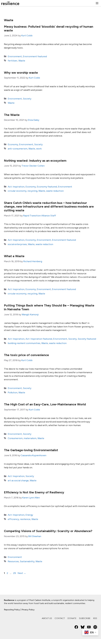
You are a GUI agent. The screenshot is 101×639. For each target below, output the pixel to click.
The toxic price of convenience (26, 355)
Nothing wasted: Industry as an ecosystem (35, 160)
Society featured (87, 338)
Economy (13, 144)
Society (27, 98)
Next (22, 573)
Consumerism (15, 438)
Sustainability (27, 561)
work (39, 148)
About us (47, 618)
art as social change (18, 480)
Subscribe (84, 618)
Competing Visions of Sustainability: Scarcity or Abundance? (48, 531)
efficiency (13, 519)
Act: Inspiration (16, 186)
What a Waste (14, 256)
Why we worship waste (21, 72)
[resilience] (10, 3)
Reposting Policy (12, 609)
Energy (29, 514)
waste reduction (55, 190)
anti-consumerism (17, 148)
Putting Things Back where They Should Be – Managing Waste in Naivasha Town (49, 307)
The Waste (12, 115)
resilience (25, 519)
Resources (13, 561)
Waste (21, 60)
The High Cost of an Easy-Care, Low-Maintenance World (45, 404)
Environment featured (35, 56)
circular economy (17, 190)
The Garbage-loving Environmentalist (31, 450)
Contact (60, 618)
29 (14, 573)
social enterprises (17, 244)
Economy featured (47, 186)
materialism (30, 438)
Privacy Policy (28, 609)
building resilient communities (24, 343)
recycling (32, 190)
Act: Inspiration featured (39, 338)
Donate (71, 618)
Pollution (12, 392)
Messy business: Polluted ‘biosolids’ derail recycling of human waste (48, 28)
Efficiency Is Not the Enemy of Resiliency (34, 492)
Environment (15, 56)
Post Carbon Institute (39, 600)
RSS (95, 618)
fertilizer (12, 60)
